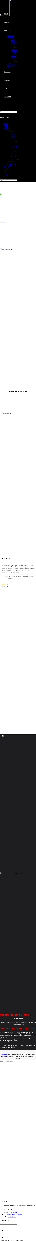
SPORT (13, 154)
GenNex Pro (14, 141)
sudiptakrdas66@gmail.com (14, 1214)
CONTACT (7, 169)
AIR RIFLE (10, 131)
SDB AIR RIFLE (4, 1054)
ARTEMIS (14, 146)
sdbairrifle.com (12, 1217)
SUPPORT (7, 174)
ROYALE (14, 139)
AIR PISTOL (11, 161)
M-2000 (13, 156)
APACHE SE (14, 151)
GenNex (13, 149)
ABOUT (6, 126)
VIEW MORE (15, 159)
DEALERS (7, 166)
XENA (13, 136)
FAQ (5, 171)
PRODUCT (7, 129)
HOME (6, 124)
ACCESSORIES (12, 164)
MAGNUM (14, 144)
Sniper (13, 134)
